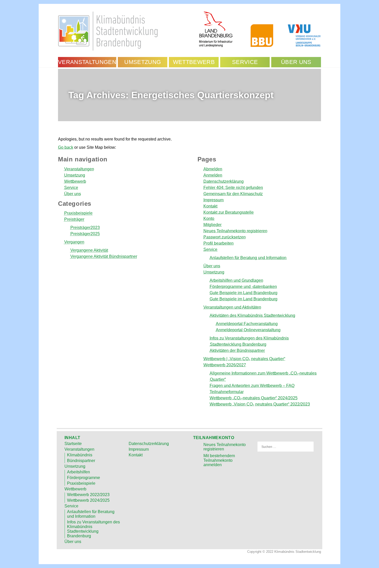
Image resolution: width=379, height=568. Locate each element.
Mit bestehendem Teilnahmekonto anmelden (219, 460)
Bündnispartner (81, 460)
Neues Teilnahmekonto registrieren (235, 231)
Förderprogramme (83, 477)
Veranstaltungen (79, 169)
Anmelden (212, 175)
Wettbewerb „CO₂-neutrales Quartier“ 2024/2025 (254, 398)
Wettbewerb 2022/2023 (88, 494)
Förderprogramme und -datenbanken (243, 286)
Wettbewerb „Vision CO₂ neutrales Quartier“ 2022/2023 (260, 404)
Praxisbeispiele (78, 213)
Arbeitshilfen (78, 472)
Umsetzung (74, 175)
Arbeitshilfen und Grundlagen (236, 280)
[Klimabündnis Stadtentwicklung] (189, 30)
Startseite (73, 443)
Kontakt (210, 206)
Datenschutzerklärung (223, 181)
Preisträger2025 (85, 234)
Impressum (213, 200)
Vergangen (74, 242)
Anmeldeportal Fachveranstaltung (247, 324)
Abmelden (212, 169)
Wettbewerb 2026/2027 (224, 365)
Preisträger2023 (85, 227)
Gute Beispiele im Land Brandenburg (243, 293)
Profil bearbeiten (218, 243)
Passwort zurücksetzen (224, 237)
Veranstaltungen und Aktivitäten (232, 307)
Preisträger (74, 219)
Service (71, 187)
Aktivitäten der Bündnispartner (237, 350)
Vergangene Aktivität (89, 250)
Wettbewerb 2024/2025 (88, 500)
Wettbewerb (75, 181)
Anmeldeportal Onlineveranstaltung (248, 330)
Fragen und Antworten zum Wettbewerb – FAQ (252, 385)
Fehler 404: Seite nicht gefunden (233, 187)
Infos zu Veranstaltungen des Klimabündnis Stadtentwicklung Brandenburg (93, 529)
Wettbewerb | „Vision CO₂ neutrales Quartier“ (244, 359)
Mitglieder (212, 225)
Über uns (72, 194)
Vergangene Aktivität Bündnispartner (103, 256)
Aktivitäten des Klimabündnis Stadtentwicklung (252, 315)
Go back (65, 147)
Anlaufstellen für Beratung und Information (248, 258)
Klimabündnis (79, 455)
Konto (208, 218)
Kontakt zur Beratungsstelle (228, 212)
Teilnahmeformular (227, 392)
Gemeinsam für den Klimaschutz (233, 194)
